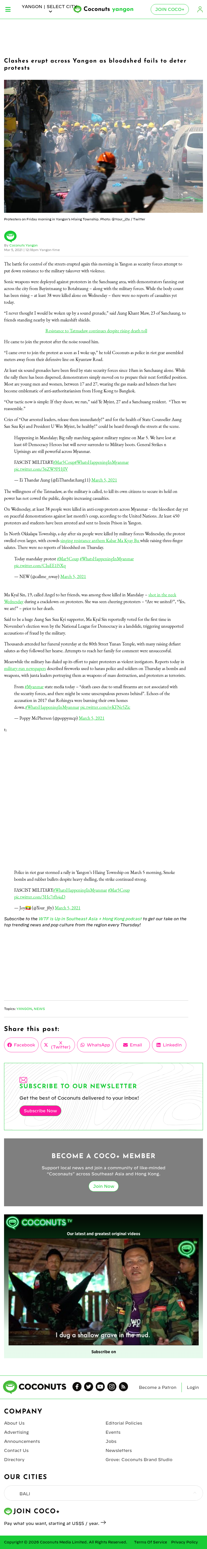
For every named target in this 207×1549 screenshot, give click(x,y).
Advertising (16, 1432)
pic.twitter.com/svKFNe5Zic (105, 707)
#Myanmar (34, 687)
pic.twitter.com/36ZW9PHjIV (41, 469)
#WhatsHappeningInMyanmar (102, 462)
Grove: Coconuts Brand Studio (139, 1459)
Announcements (22, 1441)
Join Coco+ (170, 9)
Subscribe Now (40, 1110)
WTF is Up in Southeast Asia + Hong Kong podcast (90, 918)
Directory (14, 1459)
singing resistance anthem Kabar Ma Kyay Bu (100, 540)
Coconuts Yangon (23, 245)
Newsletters (119, 1450)
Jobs (111, 1441)
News (39, 1008)
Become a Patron (157, 1387)
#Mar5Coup (64, 462)
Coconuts (109, 9)
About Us (14, 1423)
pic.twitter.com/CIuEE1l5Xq (40, 565)
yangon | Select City (49, 6)
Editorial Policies (124, 1423)
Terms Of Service (150, 1542)
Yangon (24, 1008)
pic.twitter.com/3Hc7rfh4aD (39, 897)
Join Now (103, 1186)
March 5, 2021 (104, 480)
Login (200, 9)
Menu (8, 9)
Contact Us (16, 1450)
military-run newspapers (25, 668)
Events (113, 1432)
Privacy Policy (184, 1542)
